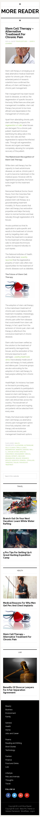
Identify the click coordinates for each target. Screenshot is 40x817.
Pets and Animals (12, 777)
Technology (10, 750)
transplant (23, 462)
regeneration (10, 458)
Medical (28, 454)
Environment (10, 713)
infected (23, 452)
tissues (16, 462)
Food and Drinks (12, 763)
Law (7, 767)
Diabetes (19, 449)
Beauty (8, 706)
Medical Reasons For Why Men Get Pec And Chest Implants (19, 604)
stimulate (30, 460)
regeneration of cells (13, 125)
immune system (13, 452)
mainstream (9, 454)
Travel (7, 784)
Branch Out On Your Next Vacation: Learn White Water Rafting (18, 521)
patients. (14, 456)
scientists (15, 460)
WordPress (25, 811)
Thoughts (9, 780)
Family (8, 717)
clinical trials (15, 447)
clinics (23, 447)
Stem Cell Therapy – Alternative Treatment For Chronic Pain (19, 33)
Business (9, 710)
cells (7, 447)
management (19, 454)
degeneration (10, 449)
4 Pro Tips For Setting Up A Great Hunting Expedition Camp (17, 555)
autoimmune (28, 445)
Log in (32, 811)
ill (6, 452)
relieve (18, 458)
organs (8, 456)
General (8, 723)
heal (31, 449)
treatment (9, 464)
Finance (8, 760)
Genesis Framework (12, 811)
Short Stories (10, 747)
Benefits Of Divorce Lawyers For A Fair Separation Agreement (18, 690)
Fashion (8, 756)
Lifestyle (8, 773)
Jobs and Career (12, 733)
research (25, 458)
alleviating (19, 445)
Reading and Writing (13, 743)
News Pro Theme (26, 809)
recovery (21, 456)
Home (7, 730)
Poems (8, 740)
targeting (9, 462)
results (8, 460)
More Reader (20, 11)
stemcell (23, 460)
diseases (26, 449)
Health (17, 443)
